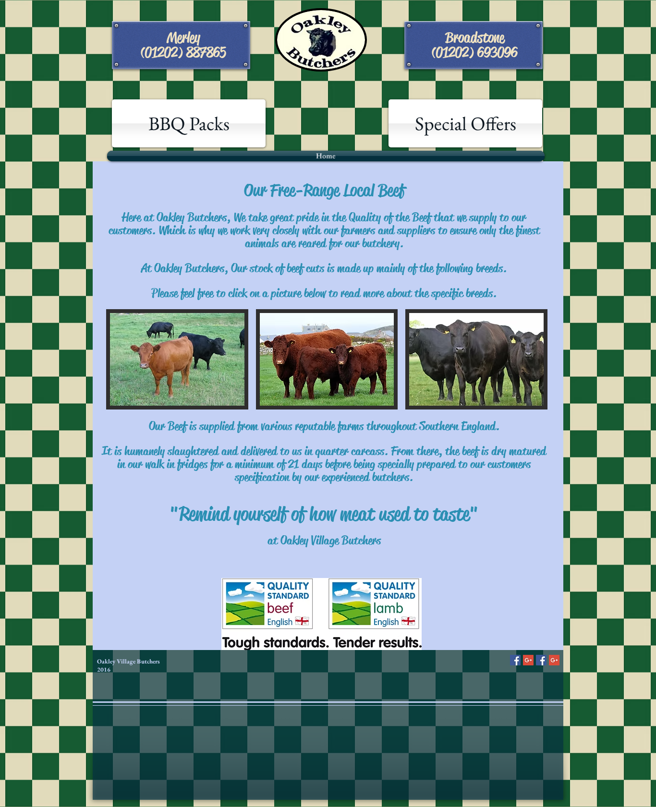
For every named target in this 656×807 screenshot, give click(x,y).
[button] (177, 359)
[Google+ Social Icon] (528, 660)
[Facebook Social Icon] (515, 660)
